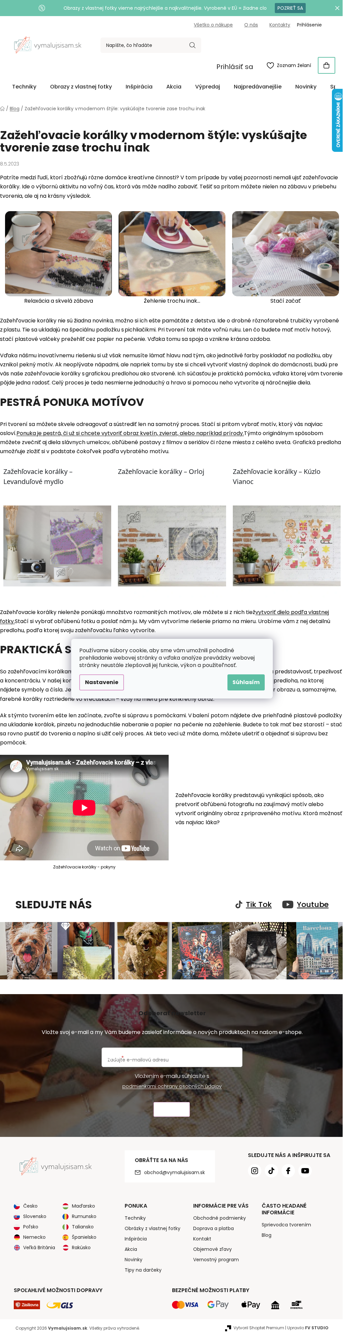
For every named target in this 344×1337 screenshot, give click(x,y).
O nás (251, 24)
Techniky (135, 1218)
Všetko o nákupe (213, 24)
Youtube (313, 905)
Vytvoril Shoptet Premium (258, 1328)
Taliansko (83, 1226)
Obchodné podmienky (219, 1218)
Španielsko (84, 1237)
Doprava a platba (213, 1228)
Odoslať (172, 1109)
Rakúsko (81, 1247)
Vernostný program (216, 1259)
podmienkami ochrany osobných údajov (172, 1086)
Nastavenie (101, 682)
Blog (266, 1235)
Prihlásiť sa (234, 66)
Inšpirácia (136, 1238)
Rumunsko (84, 1216)
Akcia (131, 1249)
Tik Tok (259, 905)
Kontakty (279, 24)
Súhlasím (246, 682)
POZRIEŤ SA (290, 8)
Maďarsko (83, 1206)
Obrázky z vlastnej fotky (152, 1228)
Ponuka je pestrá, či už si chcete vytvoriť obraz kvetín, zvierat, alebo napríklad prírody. (130, 433)
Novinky (133, 1259)
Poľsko (30, 1226)
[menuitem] (24, 87)
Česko (30, 1206)
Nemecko (34, 1237)
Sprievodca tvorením (286, 1224)
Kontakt (202, 1238)
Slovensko (34, 1216)
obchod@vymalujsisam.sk (174, 1172)
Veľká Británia (39, 1247)
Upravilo (308, 1328)
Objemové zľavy (212, 1249)
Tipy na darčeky (143, 1270)
